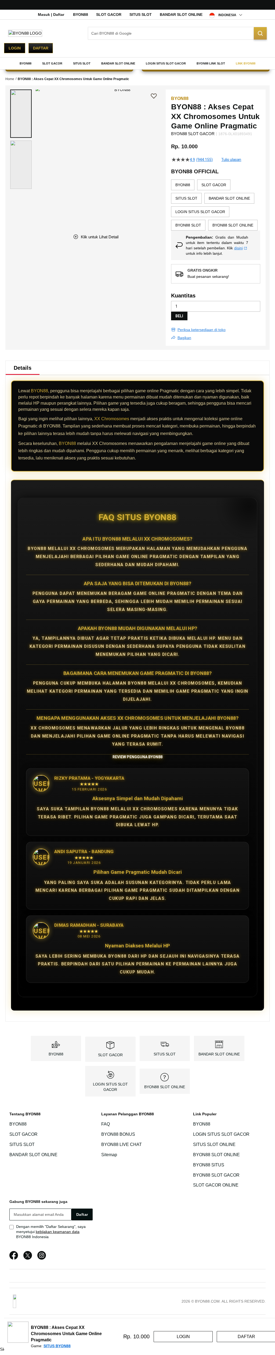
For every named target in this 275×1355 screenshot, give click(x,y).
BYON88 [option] (182, 185)
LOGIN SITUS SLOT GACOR (221, 1134)
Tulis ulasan (231, 159)
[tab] (22, 368)
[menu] (137, 63)
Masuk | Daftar (51, 14)
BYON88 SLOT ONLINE (164, 1087)
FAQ (105, 1124)
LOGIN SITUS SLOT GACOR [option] (200, 212)
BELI (179, 316)
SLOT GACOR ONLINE (215, 1185)
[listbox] (215, 205)
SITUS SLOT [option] (186, 198)
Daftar (40, 48)
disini (238, 248)
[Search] (260, 33)
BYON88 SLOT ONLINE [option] (232, 225)
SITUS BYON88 (57, 1346)
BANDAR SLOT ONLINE (181, 14)
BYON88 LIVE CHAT (121, 1144)
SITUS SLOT (140, 14)
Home (9, 79)
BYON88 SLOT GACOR (216, 1175)
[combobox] (177, 33)
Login (15, 48)
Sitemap (109, 1154)
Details (22, 368)
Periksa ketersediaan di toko (202, 330)
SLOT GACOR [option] (213, 185)
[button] (21, 113)
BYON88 (80, 14)
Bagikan (184, 338)
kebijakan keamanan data (57, 1232)
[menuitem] (25, 63)
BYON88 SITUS (208, 1165)
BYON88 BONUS (118, 1134)
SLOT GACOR (108, 14)
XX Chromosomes (111, 418)
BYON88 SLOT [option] (188, 225)
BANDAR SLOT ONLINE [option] (229, 198)
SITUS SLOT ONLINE (214, 1144)
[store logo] (25, 33)
